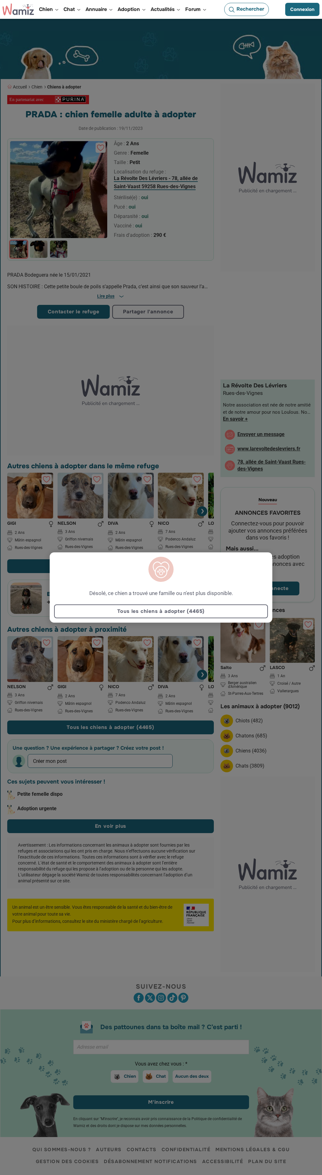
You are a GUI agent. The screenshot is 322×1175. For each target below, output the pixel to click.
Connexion (302, 9)
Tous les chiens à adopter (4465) (161, 611)
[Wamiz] (18, 9)
